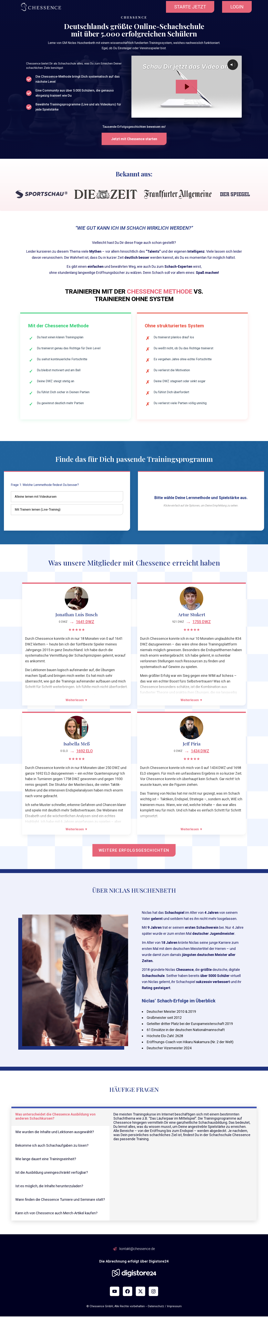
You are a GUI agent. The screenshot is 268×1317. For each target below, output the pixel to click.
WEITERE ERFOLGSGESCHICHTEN (134, 850)
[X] (140, 1291)
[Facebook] (127, 1291)
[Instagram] (153, 1291)
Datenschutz (156, 1306)
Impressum (174, 1306)
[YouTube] (114, 1291)
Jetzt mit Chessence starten (134, 139)
